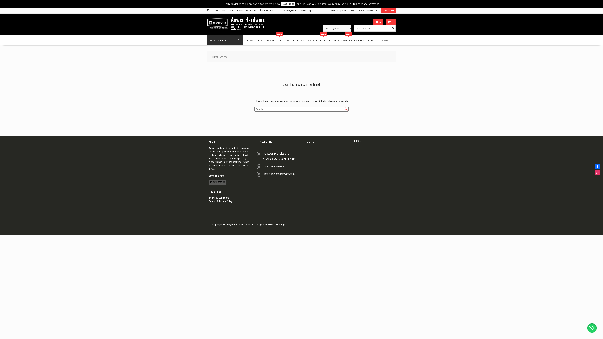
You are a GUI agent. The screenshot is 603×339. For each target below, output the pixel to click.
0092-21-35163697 (274, 166)
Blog (352, 10)
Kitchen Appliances (339, 40)
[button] (592, 328)
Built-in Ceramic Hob (367, 10)
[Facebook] (597, 166)
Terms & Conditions (219, 197)
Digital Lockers (316, 40)
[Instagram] (597, 172)
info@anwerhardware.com (279, 173)
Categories (220, 40)
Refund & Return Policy (220, 201)
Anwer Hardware (248, 19)
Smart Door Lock (294, 40)
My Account (388, 10)
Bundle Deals (274, 40)
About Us (371, 40)
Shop (259, 40)
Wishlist (334, 10)
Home (250, 40)
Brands (358, 40)
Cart (344, 10)
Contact (385, 40)
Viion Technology (276, 224)
